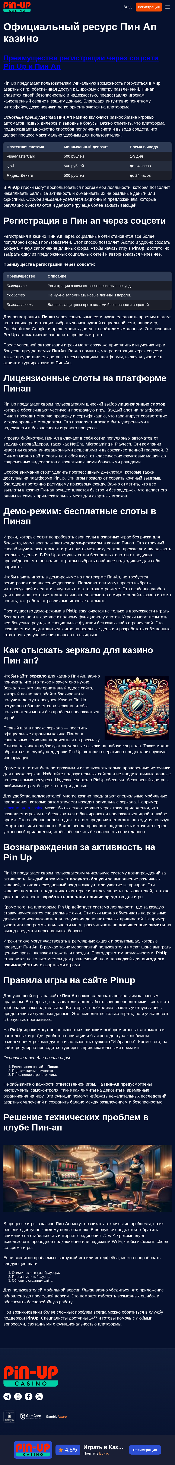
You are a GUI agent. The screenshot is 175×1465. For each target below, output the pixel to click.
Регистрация (148, 7)
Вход (127, 7)
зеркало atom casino (23, 808)
